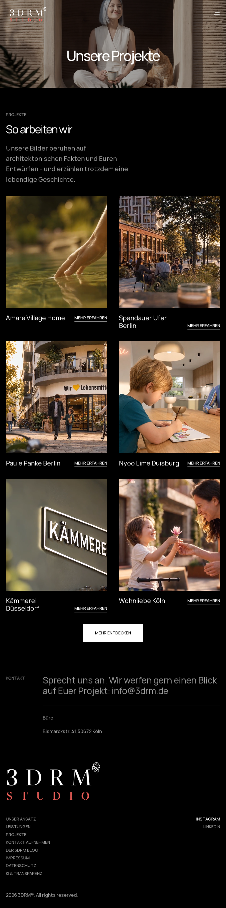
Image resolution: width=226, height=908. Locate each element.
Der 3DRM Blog (22, 850)
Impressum (18, 858)
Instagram (208, 819)
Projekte (16, 834)
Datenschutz (21, 866)
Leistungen (18, 827)
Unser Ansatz (21, 819)
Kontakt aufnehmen (28, 842)
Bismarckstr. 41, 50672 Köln (72, 731)
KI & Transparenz (24, 873)
